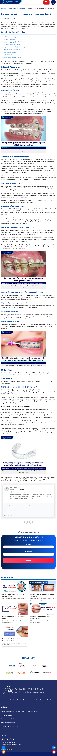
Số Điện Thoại (28, 551)
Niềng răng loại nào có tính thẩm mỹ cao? (12, 57)
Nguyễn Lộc (15, 18)
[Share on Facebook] (24, 522)
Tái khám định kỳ (8, 54)
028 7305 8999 (9, 715)
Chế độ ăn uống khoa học (10, 51)
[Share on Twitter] (27, 522)
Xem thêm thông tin (9, 515)
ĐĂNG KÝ (28, 560)
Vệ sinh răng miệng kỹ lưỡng (10, 52)
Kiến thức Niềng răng (19, 8)
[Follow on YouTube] (13, 740)
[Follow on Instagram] (5, 740)
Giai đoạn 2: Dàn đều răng (10, 39)
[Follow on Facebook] (2, 740)
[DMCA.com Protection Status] (6, 749)
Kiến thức (10, 8)
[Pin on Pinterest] (30, 522)
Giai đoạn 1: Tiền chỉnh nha (10, 37)
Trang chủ (3, 8)
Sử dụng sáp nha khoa (9, 55)
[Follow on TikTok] (8, 740)
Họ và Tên (28, 544)
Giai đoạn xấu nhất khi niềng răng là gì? (11, 46)
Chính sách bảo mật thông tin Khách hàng (11, 744)
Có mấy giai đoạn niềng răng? (9, 36)
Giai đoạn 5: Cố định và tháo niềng (12, 44)
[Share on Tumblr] (32, 522)
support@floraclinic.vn (10, 722)
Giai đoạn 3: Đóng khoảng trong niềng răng (14, 41)
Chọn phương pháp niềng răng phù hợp (13, 49)
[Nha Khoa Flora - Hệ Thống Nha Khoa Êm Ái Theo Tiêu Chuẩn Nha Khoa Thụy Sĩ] (15, 2)
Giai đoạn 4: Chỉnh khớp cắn (10, 42)
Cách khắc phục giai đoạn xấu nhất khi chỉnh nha (14, 47)
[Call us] (10, 740)
